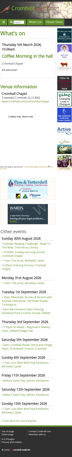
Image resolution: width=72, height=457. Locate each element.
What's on (35, 22)
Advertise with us (37, 434)
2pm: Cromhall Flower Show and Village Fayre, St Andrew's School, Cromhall (27, 346)
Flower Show (54, 22)
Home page (8, 434)
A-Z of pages (8, 439)
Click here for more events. (20, 421)
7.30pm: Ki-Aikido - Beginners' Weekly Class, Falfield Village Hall (26, 329)
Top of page (8, 431)
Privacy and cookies (12, 442)
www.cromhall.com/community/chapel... (26, 101)
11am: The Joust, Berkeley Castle (23, 260)
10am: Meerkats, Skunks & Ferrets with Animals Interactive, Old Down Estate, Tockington (27, 300)
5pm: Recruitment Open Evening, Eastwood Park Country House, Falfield (26, 311)
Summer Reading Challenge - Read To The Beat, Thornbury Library (26, 245)
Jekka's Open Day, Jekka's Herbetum (26, 380)
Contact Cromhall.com (39, 431)
